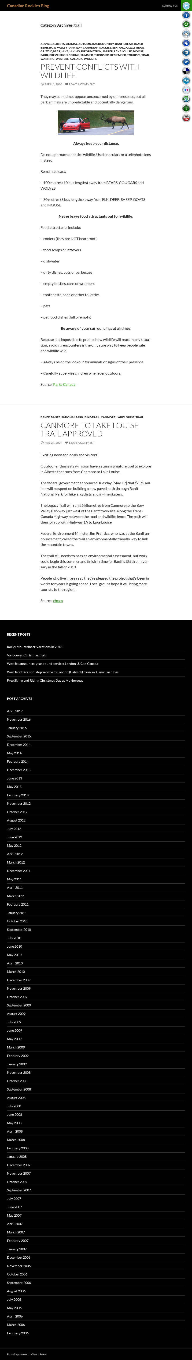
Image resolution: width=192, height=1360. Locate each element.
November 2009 (19, 988)
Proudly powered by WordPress (26, 1354)
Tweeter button (186, 5)
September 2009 (19, 1005)
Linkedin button (186, 52)
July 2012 (14, 829)
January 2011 (17, 913)
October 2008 (17, 1081)
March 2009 (16, 1047)
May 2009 (14, 1039)
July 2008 (14, 1106)
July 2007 (14, 1199)
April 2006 (15, 1316)
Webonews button (186, 61)
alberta (58, 44)
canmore (108, 417)
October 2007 (17, 1182)
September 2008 (19, 1089)
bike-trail (92, 417)
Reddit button (186, 33)
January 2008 (17, 1156)
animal (71, 44)
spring (74, 55)
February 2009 (18, 1056)
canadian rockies (97, 47)
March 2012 (16, 862)
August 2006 (16, 1291)
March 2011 (16, 896)
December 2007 (18, 1165)
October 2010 (17, 921)
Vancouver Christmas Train (27, 655)
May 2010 (14, 955)
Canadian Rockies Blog (28, 5)
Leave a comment (82, 84)
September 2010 (19, 929)
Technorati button (186, 24)
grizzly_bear (50, 51)
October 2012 (17, 812)
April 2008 (15, 1131)
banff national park (67, 417)
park (44, 55)
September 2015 (19, 736)
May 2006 (14, 1308)
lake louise (123, 51)
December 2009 (18, 980)
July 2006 (14, 1299)
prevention (58, 55)
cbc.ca (58, 600)
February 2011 (18, 904)
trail (145, 55)
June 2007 (14, 1207)
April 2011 (15, 887)
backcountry (103, 44)
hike (65, 51)
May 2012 (14, 845)
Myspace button (186, 43)
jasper (108, 51)
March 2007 (16, 1232)
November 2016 (19, 719)
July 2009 (14, 1022)
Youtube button (186, 117)
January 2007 (17, 1249)
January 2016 (17, 728)
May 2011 (14, 879)
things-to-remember (110, 55)
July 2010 (14, 938)
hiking (75, 51)
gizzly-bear (135, 47)
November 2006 (19, 1266)
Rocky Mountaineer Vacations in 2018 (34, 647)
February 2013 (18, 795)
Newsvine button (186, 108)
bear (129, 44)
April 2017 (15, 711)
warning (48, 58)
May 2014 (14, 753)
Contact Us (170, 5)
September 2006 (19, 1283)
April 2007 (15, 1224)
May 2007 (14, 1215)
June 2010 (14, 946)
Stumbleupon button (186, 99)
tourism (133, 55)
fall (122, 47)
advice (46, 44)
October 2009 (17, 997)
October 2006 (17, 1274)
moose (138, 51)
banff (119, 44)
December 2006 (18, 1257)
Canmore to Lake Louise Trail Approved (90, 429)
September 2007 (19, 1190)
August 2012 (16, 820)
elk (115, 47)
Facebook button (186, 15)
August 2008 (16, 1098)
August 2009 (16, 1014)
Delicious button (186, 71)
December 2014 (18, 745)
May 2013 (14, 787)
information (91, 51)
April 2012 (15, 854)
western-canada (69, 58)
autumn (84, 44)
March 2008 (16, 1140)
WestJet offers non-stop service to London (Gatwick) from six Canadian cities (62, 672)
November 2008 (19, 1072)
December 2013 (18, 770)
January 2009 (17, 1064)
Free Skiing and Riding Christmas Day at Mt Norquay (45, 680)
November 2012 (19, 803)
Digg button (186, 80)
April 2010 (15, 963)
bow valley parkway (65, 47)
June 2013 (14, 778)
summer (87, 55)
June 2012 (14, 837)
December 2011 (18, 871)
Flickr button (186, 89)
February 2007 (18, 1241)
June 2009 (14, 1030)
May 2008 (14, 1123)
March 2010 (16, 972)
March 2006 (16, 1325)
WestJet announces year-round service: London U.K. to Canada (52, 664)
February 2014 (18, 761)
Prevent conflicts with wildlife (90, 71)
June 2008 (14, 1114)
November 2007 (19, 1173)
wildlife (90, 58)
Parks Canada (64, 384)
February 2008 (18, 1148)
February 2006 (18, 1333)
